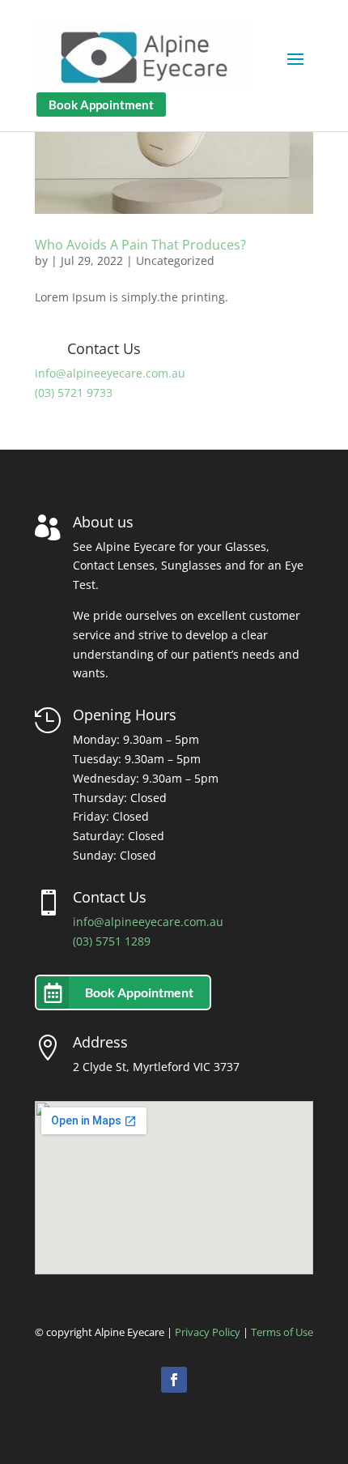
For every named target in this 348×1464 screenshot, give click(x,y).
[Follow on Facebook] (174, 1380)
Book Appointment (101, 104)
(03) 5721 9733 (73, 392)
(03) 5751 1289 (112, 941)
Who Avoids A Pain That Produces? (140, 245)
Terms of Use (282, 1332)
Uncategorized (175, 260)
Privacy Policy (207, 1332)
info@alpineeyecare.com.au (110, 373)
